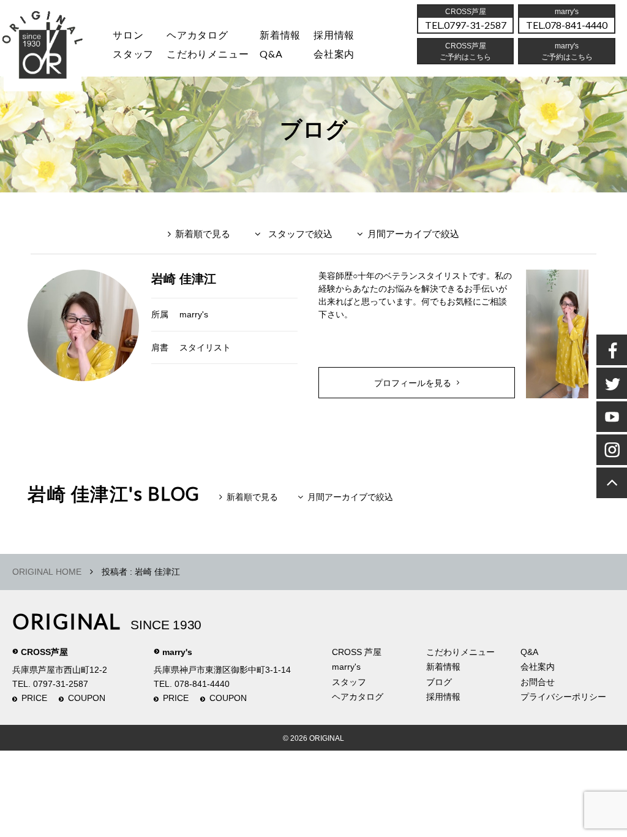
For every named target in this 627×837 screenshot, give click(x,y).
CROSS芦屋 (44, 652)
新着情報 (443, 667)
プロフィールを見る (412, 382)
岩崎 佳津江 (183, 279)
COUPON (86, 698)
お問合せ (537, 682)
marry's (193, 314)
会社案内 (334, 53)
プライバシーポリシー (563, 697)
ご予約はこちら (567, 57)
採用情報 (334, 34)
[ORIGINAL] (43, 48)
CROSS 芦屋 (356, 652)
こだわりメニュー (460, 652)
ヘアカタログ (197, 34)
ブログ (439, 682)
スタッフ (133, 53)
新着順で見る (202, 234)
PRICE (34, 698)
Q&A (271, 53)
